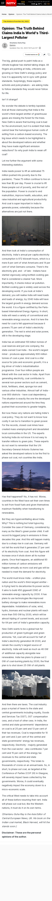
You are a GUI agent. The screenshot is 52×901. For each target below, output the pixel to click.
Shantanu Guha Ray (17, 43)
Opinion (12, 45)
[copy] (49, 54)
